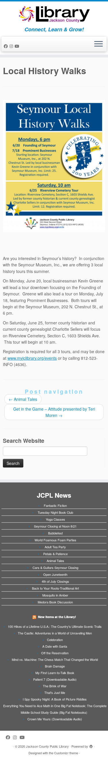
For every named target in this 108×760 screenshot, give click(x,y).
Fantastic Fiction (55, 505)
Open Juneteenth (55, 574)
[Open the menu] (98, 44)
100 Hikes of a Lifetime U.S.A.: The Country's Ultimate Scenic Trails (55, 626)
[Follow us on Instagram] (12, 46)
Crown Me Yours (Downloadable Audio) (54, 719)
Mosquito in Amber (55, 595)
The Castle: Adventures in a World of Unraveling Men (55, 633)
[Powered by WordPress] (91, 745)
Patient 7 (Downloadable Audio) (55, 679)
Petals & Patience (55, 553)
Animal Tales (23, 399)
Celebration (55, 639)
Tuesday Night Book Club (55, 512)
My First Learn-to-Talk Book (54, 672)
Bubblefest (55, 533)
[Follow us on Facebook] (7, 46)
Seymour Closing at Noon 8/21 (55, 526)
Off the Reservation (55, 653)
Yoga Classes (55, 519)
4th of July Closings (55, 581)
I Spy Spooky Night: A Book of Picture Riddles (55, 699)
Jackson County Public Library (47, 746)
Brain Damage (55, 666)
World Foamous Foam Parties (55, 540)
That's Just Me (54, 692)
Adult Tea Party (55, 546)
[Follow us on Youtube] (18, 46)
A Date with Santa (54, 646)
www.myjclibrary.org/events (32, 358)
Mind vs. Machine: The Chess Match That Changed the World (55, 659)
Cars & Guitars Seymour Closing (55, 567)
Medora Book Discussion (55, 602)
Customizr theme (66, 753)
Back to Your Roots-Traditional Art (55, 588)
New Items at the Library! (57, 617)
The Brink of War (55, 686)
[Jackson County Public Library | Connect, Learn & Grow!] (54, 14)
